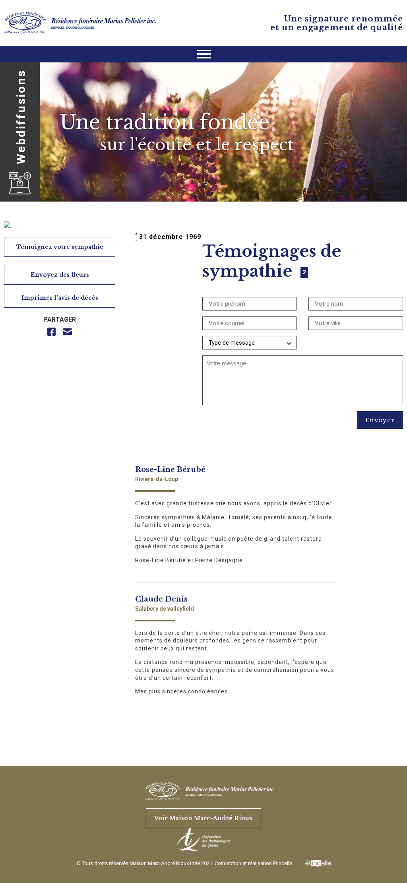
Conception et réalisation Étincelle (254, 863)
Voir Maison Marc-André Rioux (203, 818)
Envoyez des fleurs (60, 274)
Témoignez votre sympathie (59, 246)
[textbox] (303, 363)
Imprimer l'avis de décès (59, 297)
